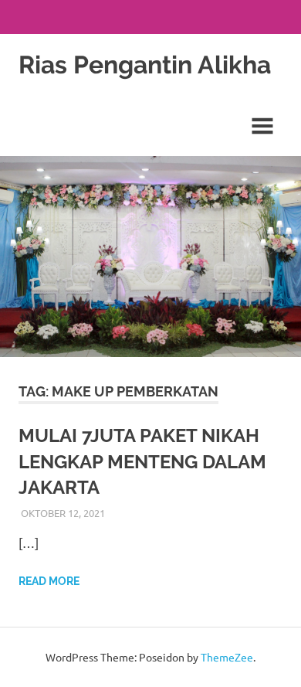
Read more (49, 581)
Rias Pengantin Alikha (145, 64)
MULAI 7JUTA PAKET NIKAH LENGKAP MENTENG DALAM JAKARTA (142, 461)
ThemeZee (227, 657)
